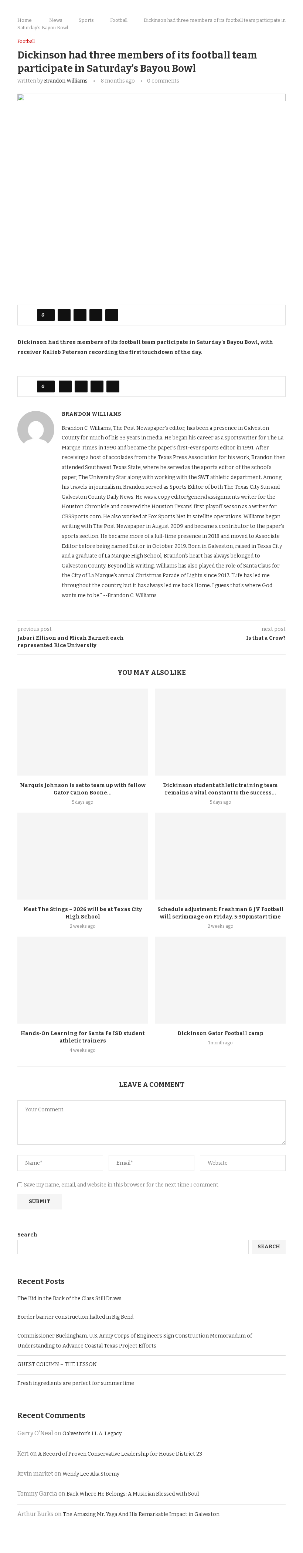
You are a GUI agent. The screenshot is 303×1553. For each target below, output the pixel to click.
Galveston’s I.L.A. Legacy (92, 1433)
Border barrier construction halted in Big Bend (75, 1317)
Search (27, 1235)
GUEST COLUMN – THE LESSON (57, 1364)
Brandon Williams (66, 81)
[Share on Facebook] (64, 315)
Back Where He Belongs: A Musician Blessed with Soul (133, 1494)
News (55, 20)
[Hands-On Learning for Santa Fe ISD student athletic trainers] (82, 980)
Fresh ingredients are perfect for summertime (76, 1383)
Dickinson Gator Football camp (220, 1033)
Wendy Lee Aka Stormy (90, 1474)
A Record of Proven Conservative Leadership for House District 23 (120, 1454)
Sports (86, 20)
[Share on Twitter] (80, 315)
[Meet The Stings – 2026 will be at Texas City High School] (82, 856)
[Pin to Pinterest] (95, 315)
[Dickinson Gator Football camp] (220, 980)
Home (24, 20)
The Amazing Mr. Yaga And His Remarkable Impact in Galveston (141, 1514)
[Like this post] (48, 315)
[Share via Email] (111, 315)
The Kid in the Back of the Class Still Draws (69, 1298)
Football (118, 20)
